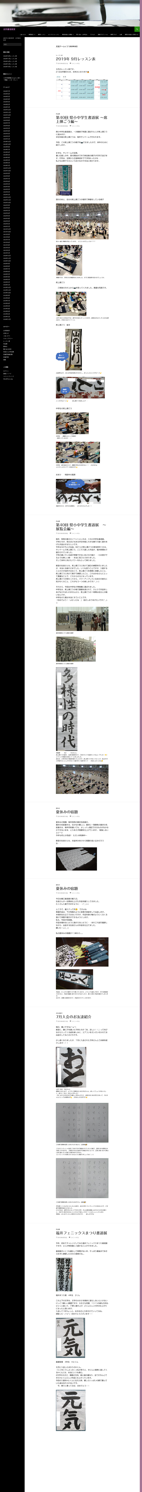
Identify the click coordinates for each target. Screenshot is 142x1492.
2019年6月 (6, 303)
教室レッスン (41, 34)
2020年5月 (6, 274)
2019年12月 (7, 287)
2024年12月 (7, 141)
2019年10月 (7, 293)
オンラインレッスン (53, 34)
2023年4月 (6, 186)
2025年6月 (6, 125)
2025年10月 (7, 115)
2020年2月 (6, 282)
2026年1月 (6, 107)
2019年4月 (6, 308)
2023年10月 (7, 171)
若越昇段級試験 (8, 354)
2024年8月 (6, 147)
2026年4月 (6, 99)
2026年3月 (6, 102)
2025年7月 (6, 123)
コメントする (76, 63)
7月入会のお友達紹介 (73, 1017)
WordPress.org (8, 379)
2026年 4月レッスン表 (10, 66)
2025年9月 (6, 117)
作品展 (58, 113)
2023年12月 (7, 168)
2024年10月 (7, 144)
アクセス (92, 34)
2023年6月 (6, 181)
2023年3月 (6, 189)
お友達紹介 (59, 1013)
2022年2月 (6, 224)
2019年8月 (6, 298)
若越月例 (6, 357)
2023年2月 (6, 192)
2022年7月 (6, 210)
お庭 (121, 34)
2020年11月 (7, 258)
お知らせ (6, 333)
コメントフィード (8, 376)
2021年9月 (6, 234)
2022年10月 (7, 202)
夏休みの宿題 (67, 812)
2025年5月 (6, 128)
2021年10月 (7, 232)
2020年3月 (6, 279)
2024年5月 (6, 155)
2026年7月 (6, 91)
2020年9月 (6, 263)
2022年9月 (6, 205)
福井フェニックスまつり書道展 (81, 1233)
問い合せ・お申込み (81, 34)
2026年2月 (6, 104)
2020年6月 (6, 271)
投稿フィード (7, 373)
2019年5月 (6, 306)
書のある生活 (7, 349)
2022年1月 (6, 226)
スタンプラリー (8, 338)
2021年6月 (6, 242)
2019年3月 (6, 311)
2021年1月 (6, 253)
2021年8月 (6, 237)
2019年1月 (6, 316)
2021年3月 (6, 247)
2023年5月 (6, 184)
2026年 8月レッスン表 (10, 56)
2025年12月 (7, 110)
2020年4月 (6, 277)
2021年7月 (6, 239)
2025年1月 (6, 139)
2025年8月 (6, 120)
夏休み (58, 808)
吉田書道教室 (9, 29)
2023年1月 (6, 194)
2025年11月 (7, 112)
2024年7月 (6, 149)
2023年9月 (6, 173)
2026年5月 (6, 96)
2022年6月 (6, 213)
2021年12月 (7, 229)
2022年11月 (7, 200)
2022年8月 (6, 208)
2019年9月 (6, 295)
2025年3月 (6, 133)
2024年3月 (6, 160)
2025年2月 (6, 136)
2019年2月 (6, 314)
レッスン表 (59, 55)
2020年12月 (7, 255)
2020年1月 (6, 285)
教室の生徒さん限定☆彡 (131, 34)
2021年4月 (6, 245)
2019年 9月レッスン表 (76, 59)
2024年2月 (6, 163)
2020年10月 (7, 261)
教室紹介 (31, 34)
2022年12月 (7, 197)
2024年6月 (6, 152)
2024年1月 (6, 165)
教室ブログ (114, 34)
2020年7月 (6, 269)
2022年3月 (6, 221)
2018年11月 (7, 319)
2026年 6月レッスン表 (10, 61)
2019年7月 (6, 300)
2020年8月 (6, 266)
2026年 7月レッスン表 (10, 58)
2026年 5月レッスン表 (10, 64)
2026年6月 (6, 94)
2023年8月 (6, 176)
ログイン (6, 371)
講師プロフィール (103, 34)
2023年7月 (6, 178)
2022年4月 (6, 218)
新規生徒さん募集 (67, 34)
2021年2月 (6, 250)
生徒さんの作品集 (8, 352)
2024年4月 (6, 157)
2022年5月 (6, 216)
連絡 (4, 360)
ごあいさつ (23, 34)
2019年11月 (7, 290)
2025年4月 (6, 131)
